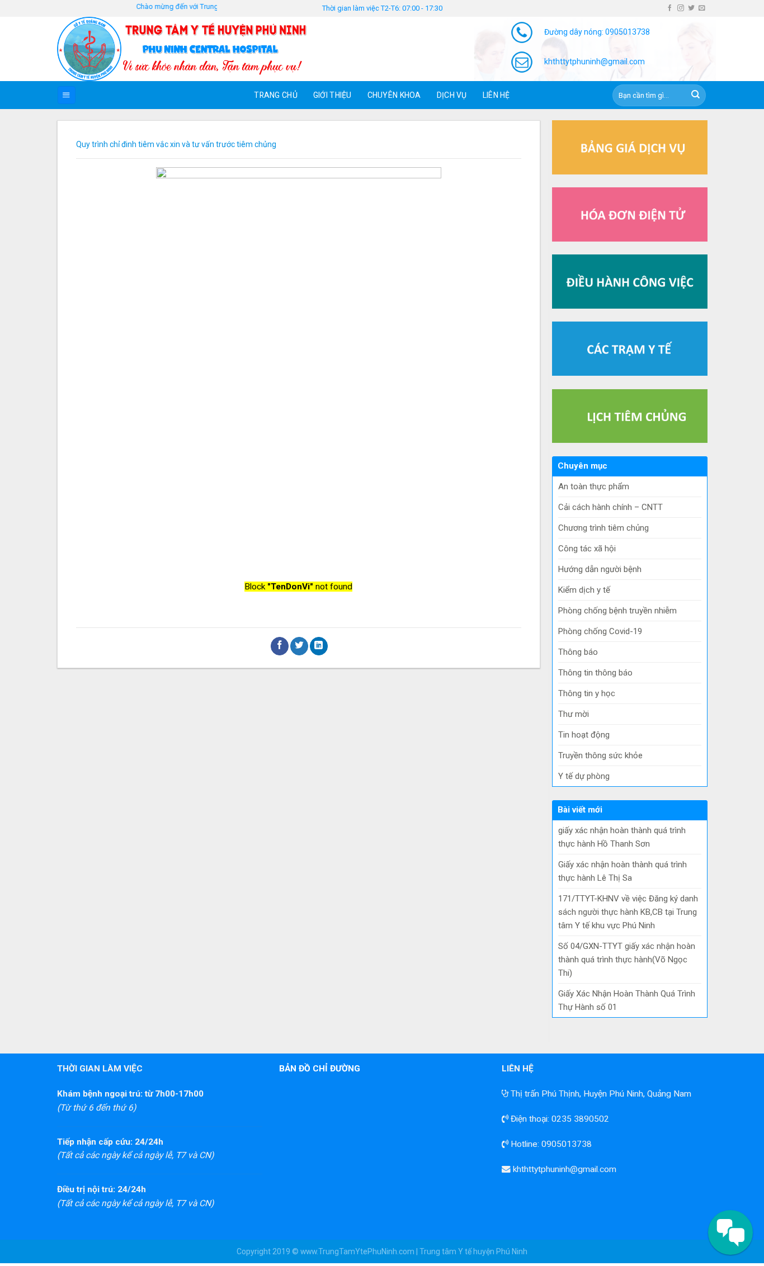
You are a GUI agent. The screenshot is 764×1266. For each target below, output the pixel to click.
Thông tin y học (586, 693)
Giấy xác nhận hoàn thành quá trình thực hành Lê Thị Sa (622, 871)
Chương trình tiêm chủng (603, 528)
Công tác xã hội (587, 549)
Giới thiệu (332, 95)
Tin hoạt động (584, 735)
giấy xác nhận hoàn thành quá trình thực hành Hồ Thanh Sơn (622, 837)
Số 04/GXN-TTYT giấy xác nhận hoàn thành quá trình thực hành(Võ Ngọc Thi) (626, 959)
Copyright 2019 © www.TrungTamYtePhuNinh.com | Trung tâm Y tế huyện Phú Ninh (382, 1251)
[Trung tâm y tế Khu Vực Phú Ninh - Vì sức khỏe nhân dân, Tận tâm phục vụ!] (197, 49)
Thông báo (578, 652)
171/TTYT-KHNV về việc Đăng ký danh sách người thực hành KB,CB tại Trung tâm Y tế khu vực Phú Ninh (628, 912)
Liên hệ (496, 95)
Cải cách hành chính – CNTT (610, 507)
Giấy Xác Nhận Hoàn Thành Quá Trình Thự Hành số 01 (626, 1000)
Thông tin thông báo (595, 673)
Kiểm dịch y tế (584, 590)
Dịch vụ (452, 95)
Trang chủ (276, 95)
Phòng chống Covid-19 (600, 631)
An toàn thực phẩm (593, 486)
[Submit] (696, 95)
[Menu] (67, 95)
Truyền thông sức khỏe (600, 755)
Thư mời (573, 714)
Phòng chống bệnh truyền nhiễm (617, 611)
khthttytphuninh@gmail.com (563, 1169)
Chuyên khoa (394, 95)
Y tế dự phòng (584, 776)
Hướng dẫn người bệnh (600, 569)
